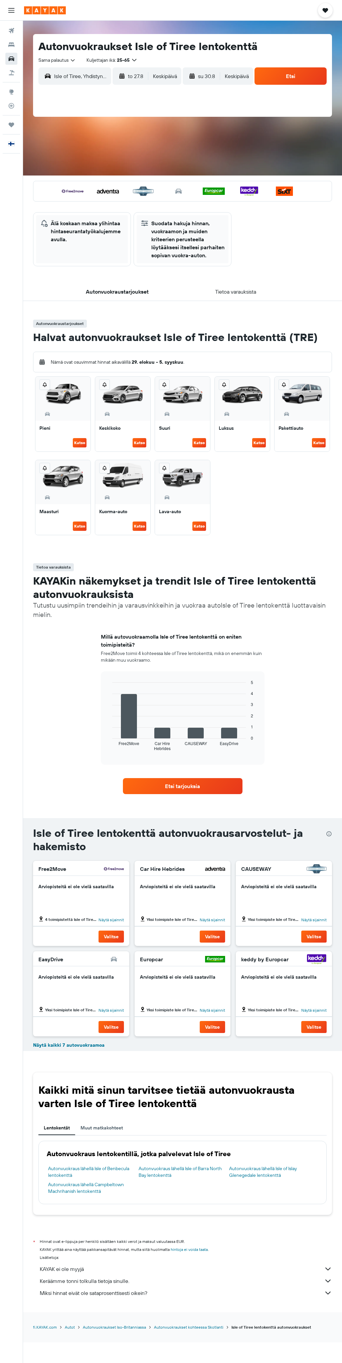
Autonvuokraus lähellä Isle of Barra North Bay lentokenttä (180, 1171)
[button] (11, 10)
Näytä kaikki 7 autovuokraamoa (69, 1045)
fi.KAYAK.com (45, 1327)
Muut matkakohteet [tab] (101, 1128)
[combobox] (57, 60)
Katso (79, 442)
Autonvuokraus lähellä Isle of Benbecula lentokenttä (88, 1171)
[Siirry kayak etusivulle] (45, 10)
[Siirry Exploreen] (11, 91)
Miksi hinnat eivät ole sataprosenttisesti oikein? (93, 1293)
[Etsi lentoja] (11, 30)
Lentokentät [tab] (57, 1128)
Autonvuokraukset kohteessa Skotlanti (188, 1327)
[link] (182, 786)
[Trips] (11, 124)
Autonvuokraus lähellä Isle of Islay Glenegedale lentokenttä (263, 1171)
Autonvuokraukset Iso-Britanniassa (114, 1327)
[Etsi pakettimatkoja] (11, 72)
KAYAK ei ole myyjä (62, 1269)
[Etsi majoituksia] (11, 44)
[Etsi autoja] (11, 58)
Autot (70, 1327)
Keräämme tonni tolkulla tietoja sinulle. (84, 1281)
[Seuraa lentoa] (11, 105)
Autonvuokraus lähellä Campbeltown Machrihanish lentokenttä (86, 1187)
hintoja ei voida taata (189, 1249)
